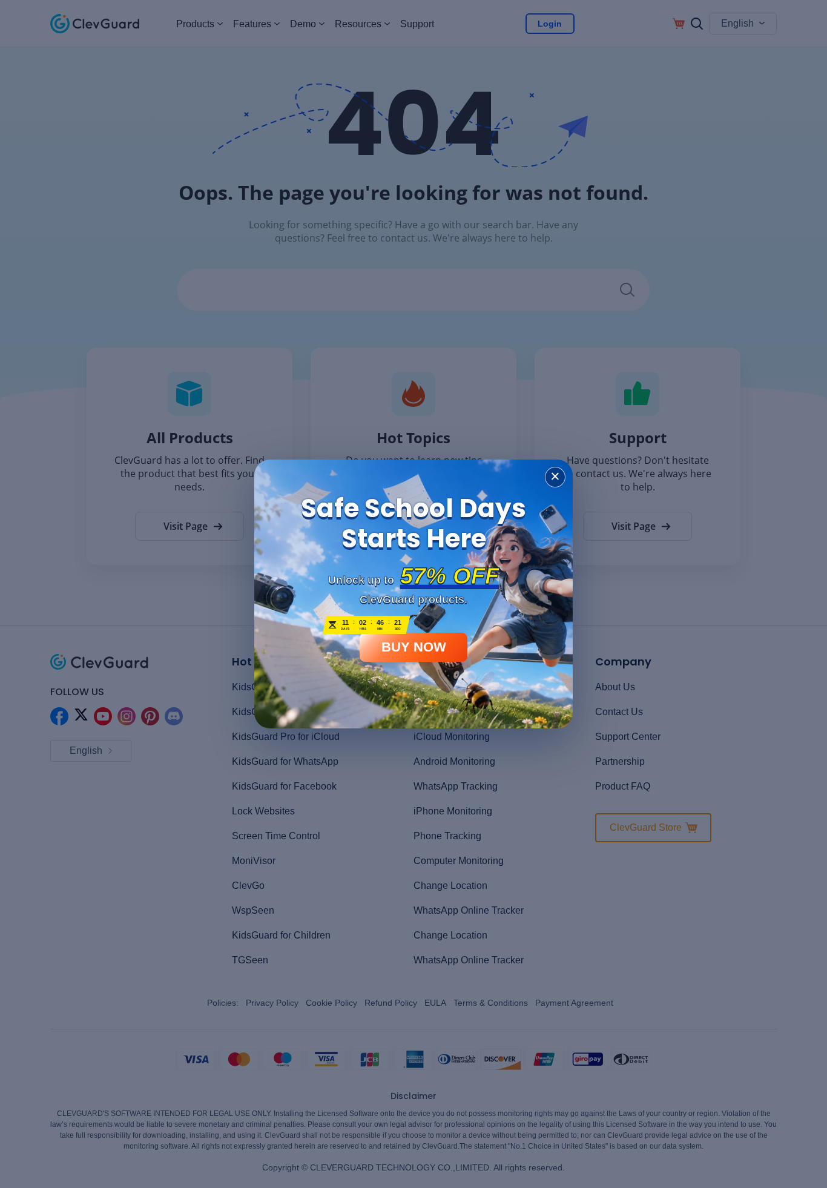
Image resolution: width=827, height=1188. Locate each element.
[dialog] (413, 594)
